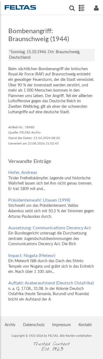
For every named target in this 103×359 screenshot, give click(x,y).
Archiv (10, 325)
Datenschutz (33, 325)
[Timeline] (81, 8)
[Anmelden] (96, 8)
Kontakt (85, 325)
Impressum (61, 325)
